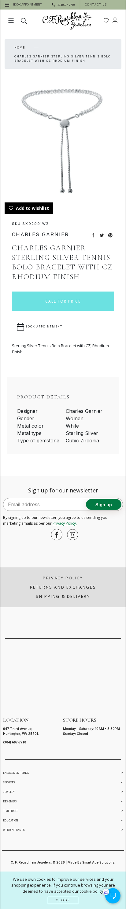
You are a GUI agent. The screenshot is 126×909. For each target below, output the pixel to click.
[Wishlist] (106, 20)
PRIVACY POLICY (63, 578)
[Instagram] (71, 534)
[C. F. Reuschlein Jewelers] (67, 20)
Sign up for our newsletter (63, 490)
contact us (96, 4)
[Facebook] (55, 534)
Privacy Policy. (65, 523)
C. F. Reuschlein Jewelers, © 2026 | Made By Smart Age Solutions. (63, 862)
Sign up (103, 504)
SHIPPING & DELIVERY (63, 596)
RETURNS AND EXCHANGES (63, 587)
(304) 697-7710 (14, 742)
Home (19, 47)
